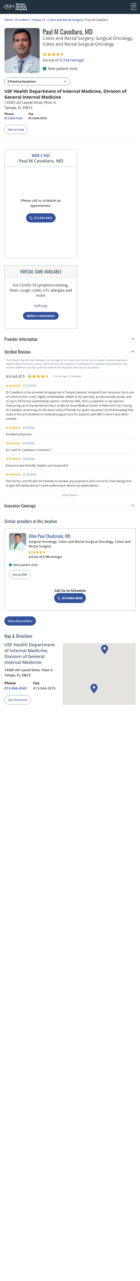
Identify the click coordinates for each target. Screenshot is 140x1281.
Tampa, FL (38, 20)
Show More (69, 495)
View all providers (20, 621)
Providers (22, 20)
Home (8, 20)
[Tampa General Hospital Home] (15, 7)
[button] (37, 81)
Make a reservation (41, 316)
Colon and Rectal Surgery (65, 20)
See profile (19, 575)
